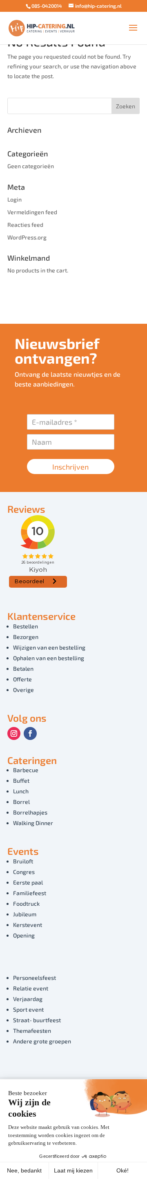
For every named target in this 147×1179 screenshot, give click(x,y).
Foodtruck (26, 903)
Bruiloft (23, 861)
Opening (24, 935)
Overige (23, 689)
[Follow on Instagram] (13, 733)
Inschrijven (70, 466)
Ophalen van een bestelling (48, 657)
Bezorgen (25, 636)
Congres (24, 871)
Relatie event (30, 988)
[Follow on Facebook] (30, 733)
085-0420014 (46, 6)
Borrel (21, 801)
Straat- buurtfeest (37, 1020)
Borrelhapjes (30, 812)
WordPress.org (27, 237)
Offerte (22, 679)
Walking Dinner (33, 822)
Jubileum (24, 914)
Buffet (21, 780)
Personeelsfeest (34, 977)
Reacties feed (25, 224)
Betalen (23, 668)
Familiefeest (29, 892)
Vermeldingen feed (32, 212)
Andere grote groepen (42, 1041)
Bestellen (25, 626)
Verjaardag (27, 998)
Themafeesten (32, 1030)
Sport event (28, 1009)
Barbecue (25, 769)
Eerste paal (28, 882)
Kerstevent (27, 924)
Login (14, 199)
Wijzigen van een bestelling (49, 647)
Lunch (21, 791)
